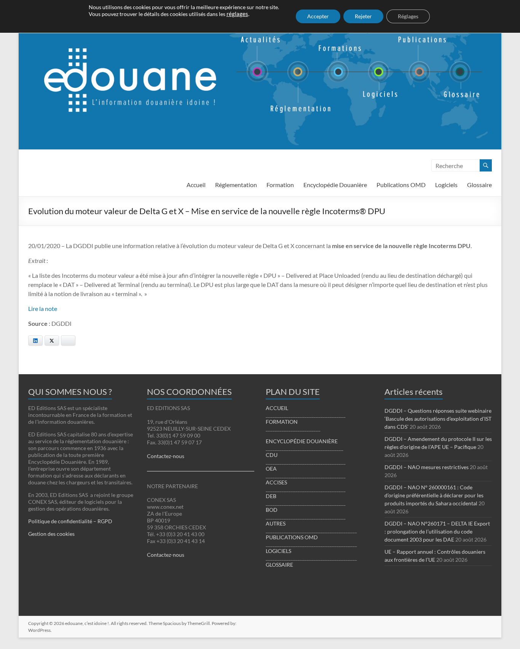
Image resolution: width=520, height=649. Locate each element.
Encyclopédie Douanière (335, 184)
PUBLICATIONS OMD (292, 537)
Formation (280, 184)
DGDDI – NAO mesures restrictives (426, 467)
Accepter (318, 16)
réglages (237, 14)
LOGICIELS (278, 551)
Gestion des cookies (51, 533)
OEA (271, 468)
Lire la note (42, 308)
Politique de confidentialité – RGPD (70, 521)
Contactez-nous (165, 456)
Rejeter (363, 16)
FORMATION (282, 421)
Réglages (408, 16)
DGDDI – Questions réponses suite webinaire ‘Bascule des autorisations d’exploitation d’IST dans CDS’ (437, 418)
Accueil (196, 184)
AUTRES (276, 523)
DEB (271, 496)
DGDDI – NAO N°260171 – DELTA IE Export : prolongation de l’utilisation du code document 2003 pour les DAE (437, 531)
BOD (272, 509)
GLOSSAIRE (279, 564)
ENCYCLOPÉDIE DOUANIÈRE (302, 441)
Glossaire (479, 184)
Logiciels (446, 184)
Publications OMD (401, 184)
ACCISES (276, 482)
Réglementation (236, 184)
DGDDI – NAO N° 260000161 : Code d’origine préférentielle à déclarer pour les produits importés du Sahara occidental (433, 495)
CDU (272, 455)
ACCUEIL (277, 408)
